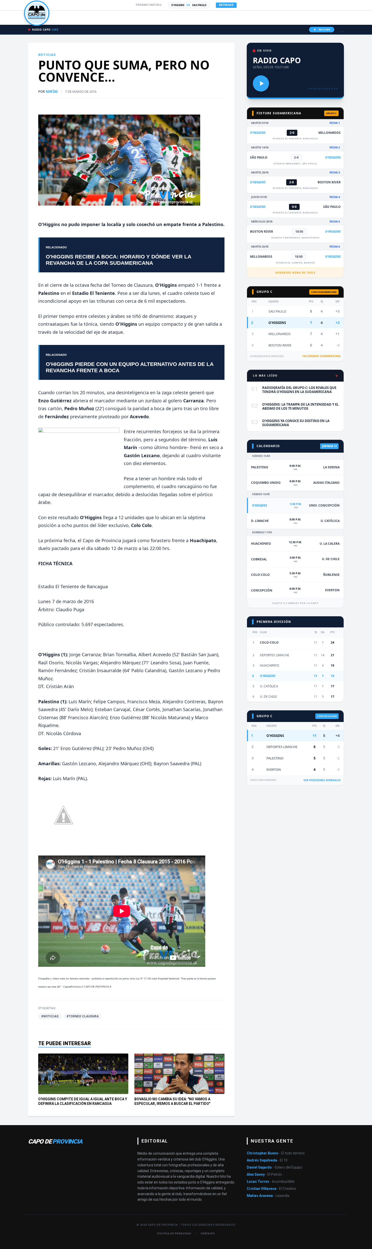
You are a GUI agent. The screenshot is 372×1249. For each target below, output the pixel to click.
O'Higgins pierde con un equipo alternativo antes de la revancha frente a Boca (129, 367)
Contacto (208, 1233)
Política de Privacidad (174, 1233)
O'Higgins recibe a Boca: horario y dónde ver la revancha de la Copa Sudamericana (118, 260)
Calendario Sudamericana (321, 356)
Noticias (47, 55)
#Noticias (49, 1016)
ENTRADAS (226, 5)
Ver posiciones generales (322, 780)
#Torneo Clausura (83, 1016)
